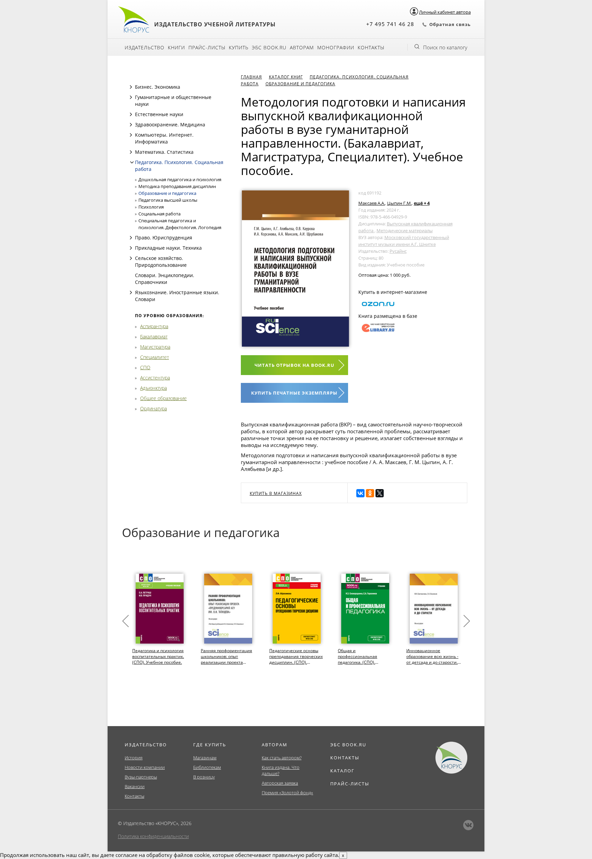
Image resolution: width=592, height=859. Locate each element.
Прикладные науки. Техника (168, 248)
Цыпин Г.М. (399, 203)
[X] (379, 493)
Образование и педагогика (167, 193)
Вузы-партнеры (141, 777)
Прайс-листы (206, 47)
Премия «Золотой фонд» (287, 792)
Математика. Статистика (164, 152)
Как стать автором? (281, 758)
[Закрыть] (132, 162)
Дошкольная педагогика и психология (179, 179)
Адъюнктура (153, 388)
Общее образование (163, 398)
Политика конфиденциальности (153, 836)
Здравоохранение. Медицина (170, 124)
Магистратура (155, 347)
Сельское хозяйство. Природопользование (161, 261)
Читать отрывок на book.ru (294, 365)
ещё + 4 (422, 203)
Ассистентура (155, 377)
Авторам (302, 47)
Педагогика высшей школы (167, 200)
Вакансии (135, 786)
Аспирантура (154, 326)
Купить (238, 47)
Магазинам (205, 758)
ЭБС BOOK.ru (269, 47)
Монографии (335, 47)
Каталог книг (286, 77)
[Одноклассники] (370, 493)
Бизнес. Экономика (157, 87)
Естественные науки (159, 114)
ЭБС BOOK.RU (348, 745)
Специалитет (154, 357)
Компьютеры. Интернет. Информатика (164, 138)
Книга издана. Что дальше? (280, 770)
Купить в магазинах (276, 493)
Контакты (371, 47)
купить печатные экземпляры (294, 393)
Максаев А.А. (371, 203)
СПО (145, 367)
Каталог (342, 771)
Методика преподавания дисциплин (177, 186)
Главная (251, 77)
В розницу (204, 777)
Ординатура (153, 408)
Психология (151, 207)
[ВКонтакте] (360, 493)
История (134, 758)
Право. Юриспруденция (163, 237)
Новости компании (145, 767)
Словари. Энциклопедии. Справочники (164, 278)
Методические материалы (405, 230)
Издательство (144, 47)
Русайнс (398, 251)
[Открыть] (131, 87)
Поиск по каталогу (445, 47)
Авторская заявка (280, 783)
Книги (176, 47)
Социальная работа (159, 214)
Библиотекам (207, 767)
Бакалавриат (154, 336)
